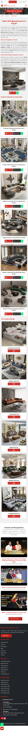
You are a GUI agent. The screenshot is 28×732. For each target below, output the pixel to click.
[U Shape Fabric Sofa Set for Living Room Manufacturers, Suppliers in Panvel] (14, 150)
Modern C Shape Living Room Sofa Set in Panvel (14, 309)
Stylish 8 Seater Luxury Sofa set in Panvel (14, 237)
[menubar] (26, 5)
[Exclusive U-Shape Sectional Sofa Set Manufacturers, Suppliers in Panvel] (14, 114)
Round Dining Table (5, 684)
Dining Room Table (5, 680)
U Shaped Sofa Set (13, 513)
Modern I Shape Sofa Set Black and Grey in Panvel (14, 273)
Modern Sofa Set (14, 381)
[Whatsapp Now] (17, 93)
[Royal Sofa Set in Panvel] (14, 433)
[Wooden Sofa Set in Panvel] (14, 466)
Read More (10, 350)
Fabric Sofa (3, 672)
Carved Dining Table (5, 693)
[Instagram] (5, 718)
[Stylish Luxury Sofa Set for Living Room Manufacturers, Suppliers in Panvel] (14, 186)
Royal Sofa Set (14, 447)
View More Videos (14, 619)
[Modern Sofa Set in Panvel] (14, 367)
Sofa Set (7, 16)
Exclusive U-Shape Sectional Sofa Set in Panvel (13, 129)
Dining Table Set (4, 682)
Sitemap (2, 655)
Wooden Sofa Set (14, 480)
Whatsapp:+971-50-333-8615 (10, 715)
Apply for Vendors (12, 2)
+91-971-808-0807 (7, 707)
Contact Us (3, 651)
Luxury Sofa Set (14, 414)
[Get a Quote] (2, 728)
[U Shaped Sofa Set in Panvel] (14, 499)
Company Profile (4, 642)
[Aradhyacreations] (2, 2)
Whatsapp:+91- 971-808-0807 (10, 709)
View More (5, 635)
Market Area (3, 653)
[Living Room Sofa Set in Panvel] (14, 333)
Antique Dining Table (5, 686)
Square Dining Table (5, 688)
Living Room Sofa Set (14, 348)
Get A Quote (9, 133)
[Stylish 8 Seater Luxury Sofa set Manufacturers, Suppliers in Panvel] (14, 223)
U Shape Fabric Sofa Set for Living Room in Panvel (14, 165)
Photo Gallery (4, 646)
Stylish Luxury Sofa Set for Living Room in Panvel (14, 202)
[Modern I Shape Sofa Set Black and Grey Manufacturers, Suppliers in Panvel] (14, 258)
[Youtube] (2, 718)
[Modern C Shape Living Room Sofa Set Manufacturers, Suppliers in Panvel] (14, 294)
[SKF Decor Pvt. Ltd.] (8, 5)
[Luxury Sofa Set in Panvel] (14, 400)
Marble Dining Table (5, 691)
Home (2, 16)
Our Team (3, 644)
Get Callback (17, 133)
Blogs (2, 648)
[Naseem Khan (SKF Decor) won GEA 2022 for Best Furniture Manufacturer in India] (14, 600)
